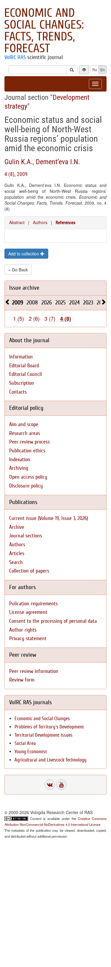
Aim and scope (23, 424)
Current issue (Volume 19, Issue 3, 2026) (48, 518)
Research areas (24, 433)
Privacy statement (27, 638)
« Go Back (18, 270)
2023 (88, 302)
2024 (74, 302)
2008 (32, 302)
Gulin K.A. (18, 162)
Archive (16, 527)
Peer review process (29, 442)
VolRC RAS (15, 57)
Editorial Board (24, 366)
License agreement (28, 612)
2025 (60, 302)
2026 (46, 302)
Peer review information (33, 671)
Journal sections (25, 536)
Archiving (18, 468)
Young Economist (31, 751)
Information (21, 357)
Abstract (17, 222)
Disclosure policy (26, 486)
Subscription (21, 383)
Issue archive (24, 287)
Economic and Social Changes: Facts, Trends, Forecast (44, 31)
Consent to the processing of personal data (53, 621)
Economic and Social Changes (42, 718)
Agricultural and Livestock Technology (50, 760)
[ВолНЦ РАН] (50, 785)
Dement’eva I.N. (58, 162)
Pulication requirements (33, 604)
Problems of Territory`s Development (49, 727)
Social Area (25, 743)
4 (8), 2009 (16, 174)
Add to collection (24, 254)
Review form (21, 680)
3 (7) (49, 318)
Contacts (18, 392)
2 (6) (34, 318)
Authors (40, 222)
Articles (16, 553)
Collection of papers (29, 571)
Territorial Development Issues (44, 735)
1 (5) (18, 318)
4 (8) (65, 318)
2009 (17, 302)
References (65, 222)
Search (16, 562)
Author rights (22, 630)
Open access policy (28, 477)
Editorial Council (25, 374)
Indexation (19, 459)
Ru (94, 69)
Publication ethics (27, 451)
